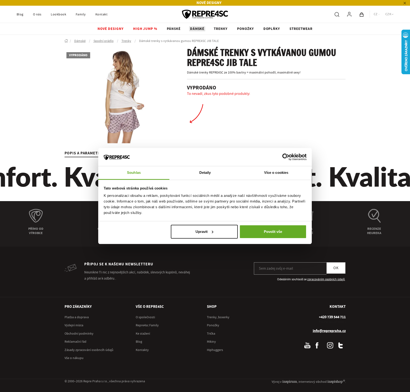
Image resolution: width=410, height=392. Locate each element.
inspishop (336, 381)
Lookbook (58, 14)
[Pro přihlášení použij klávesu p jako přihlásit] (349, 14)
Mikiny (211, 342)
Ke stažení (143, 334)
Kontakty (142, 350)
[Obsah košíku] (361, 14)
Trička (211, 334)
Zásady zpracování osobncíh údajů (89, 350)
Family (81, 14)
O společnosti (145, 317)
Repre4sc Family (147, 325)
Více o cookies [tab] (276, 173)
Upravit (202, 232)
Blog (20, 14)
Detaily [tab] (205, 173)
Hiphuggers (215, 350)
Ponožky (213, 325)
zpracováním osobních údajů (326, 279)
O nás (37, 14)
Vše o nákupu (74, 358)
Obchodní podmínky (79, 334)
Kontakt (101, 14)
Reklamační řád (75, 342)
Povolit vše (273, 232)
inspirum (289, 381)
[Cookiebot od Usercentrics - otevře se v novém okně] (286, 157)
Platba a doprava (77, 317)
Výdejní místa (74, 325)
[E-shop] (66, 41)
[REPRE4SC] (205, 14)
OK (336, 268)
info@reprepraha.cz (329, 330)
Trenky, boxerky (218, 317)
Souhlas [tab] (134, 173)
